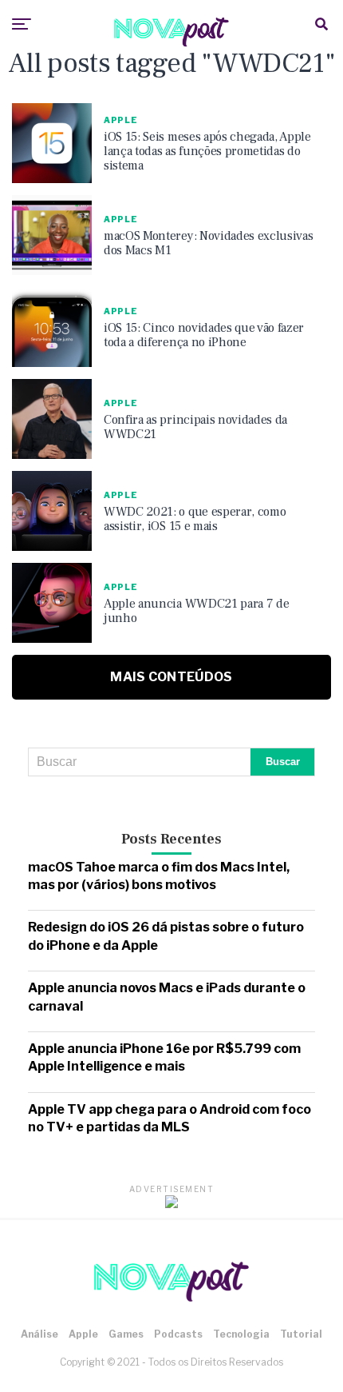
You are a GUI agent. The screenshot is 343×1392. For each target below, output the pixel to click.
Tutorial (301, 1334)
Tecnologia (241, 1334)
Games (126, 1334)
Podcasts (178, 1334)
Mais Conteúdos (171, 676)
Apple (83, 1334)
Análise (39, 1334)
